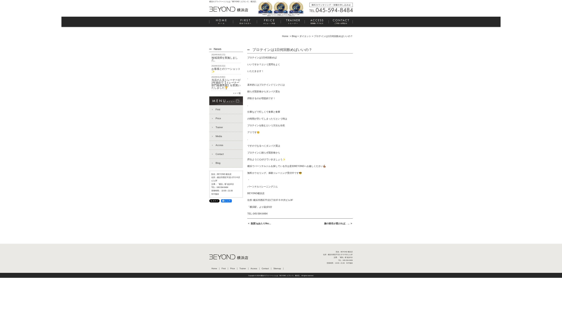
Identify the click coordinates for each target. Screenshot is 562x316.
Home (221, 23)
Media (219, 136)
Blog (218, 163)
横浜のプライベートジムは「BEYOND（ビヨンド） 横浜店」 (281, 275)
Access (317, 23)
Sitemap (277, 268)
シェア (228, 201)
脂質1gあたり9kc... (261, 223)
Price (269, 23)
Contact (341, 23)
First (245, 23)
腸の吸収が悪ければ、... (336, 223)
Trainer (293, 23)
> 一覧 (238, 93)
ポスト (215, 201)
